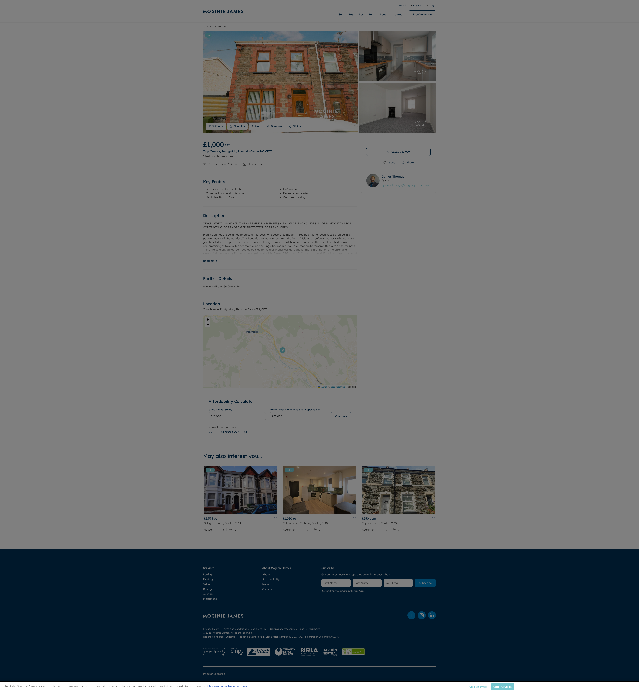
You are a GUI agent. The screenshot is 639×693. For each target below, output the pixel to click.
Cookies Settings (478, 686)
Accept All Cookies (502, 686)
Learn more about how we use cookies (228, 686)
